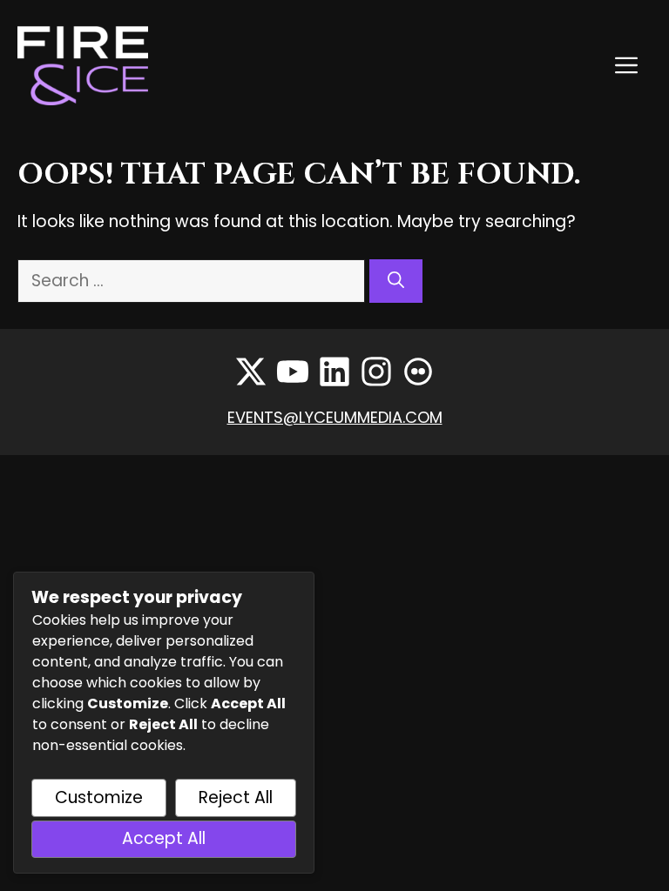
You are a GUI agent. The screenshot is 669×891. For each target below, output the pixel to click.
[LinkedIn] (334, 371)
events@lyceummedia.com (335, 417)
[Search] (395, 281)
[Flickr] (418, 371)
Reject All (236, 797)
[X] (250, 371)
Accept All (164, 838)
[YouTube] (292, 371)
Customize (99, 797)
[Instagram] (376, 371)
